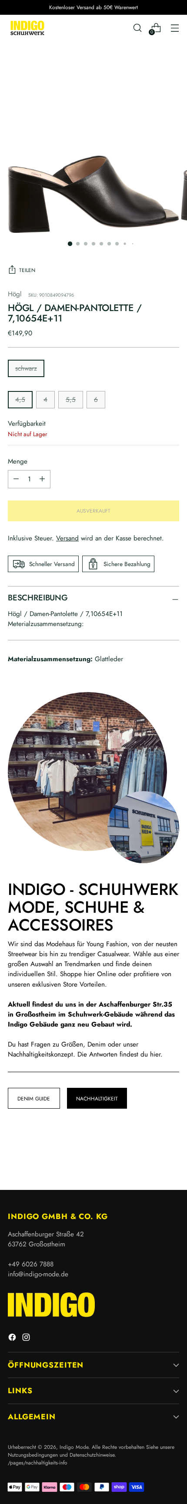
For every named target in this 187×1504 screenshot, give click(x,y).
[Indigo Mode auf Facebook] (13, 1339)
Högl (15, 294)
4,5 (20, 399)
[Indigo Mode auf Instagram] (27, 1339)
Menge (17, 461)
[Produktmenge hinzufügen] (16, 479)
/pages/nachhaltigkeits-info (37, 1462)
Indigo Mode (74, 1447)
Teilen (27, 270)
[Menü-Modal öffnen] (175, 28)
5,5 (71, 399)
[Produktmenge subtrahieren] (42, 479)
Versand (67, 538)
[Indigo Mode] (27, 27)
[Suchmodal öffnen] (137, 28)
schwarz (26, 368)
